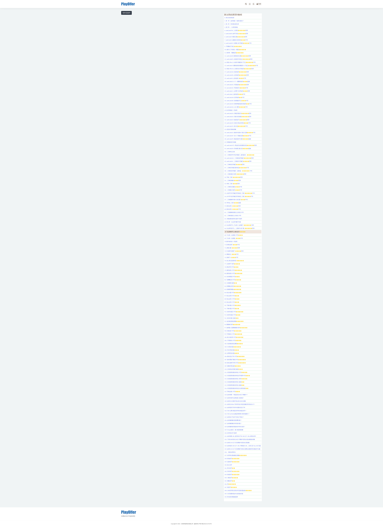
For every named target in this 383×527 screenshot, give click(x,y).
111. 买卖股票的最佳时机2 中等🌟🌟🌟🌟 (236, 372)
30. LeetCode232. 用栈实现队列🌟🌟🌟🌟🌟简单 (238, 113)
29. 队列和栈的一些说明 (231, 110)
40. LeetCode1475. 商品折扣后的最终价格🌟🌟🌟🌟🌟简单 (241, 145)
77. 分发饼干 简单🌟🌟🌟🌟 (232, 263)
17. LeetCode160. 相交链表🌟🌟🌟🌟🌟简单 (237, 72)
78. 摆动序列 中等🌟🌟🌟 (231, 267)
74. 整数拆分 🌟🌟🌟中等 (231, 254)
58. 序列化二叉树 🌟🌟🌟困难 (233, 202)
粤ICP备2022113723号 (205, 523)
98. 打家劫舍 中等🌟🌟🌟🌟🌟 (233, 330)
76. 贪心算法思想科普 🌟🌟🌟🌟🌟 (234, 260)
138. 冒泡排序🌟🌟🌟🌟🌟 (232, 458)
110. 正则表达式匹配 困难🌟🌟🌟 (234, 369)
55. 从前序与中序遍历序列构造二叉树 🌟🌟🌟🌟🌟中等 (240, 193)
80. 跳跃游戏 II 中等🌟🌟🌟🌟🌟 (233, 273)
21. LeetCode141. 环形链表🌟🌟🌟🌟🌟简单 (237, 84)
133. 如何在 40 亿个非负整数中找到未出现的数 (237, 442)
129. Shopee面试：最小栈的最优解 (234, 429)
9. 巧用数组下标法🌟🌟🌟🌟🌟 (233, 46)
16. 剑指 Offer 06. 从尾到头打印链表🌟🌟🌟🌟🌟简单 (239, 68)
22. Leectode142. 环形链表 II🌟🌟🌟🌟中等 (236, 87)
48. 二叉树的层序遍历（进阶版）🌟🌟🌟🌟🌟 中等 (238, 170)
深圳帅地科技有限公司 (187, 523)
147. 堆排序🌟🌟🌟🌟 (231, 487)
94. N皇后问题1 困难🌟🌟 (232, 318)
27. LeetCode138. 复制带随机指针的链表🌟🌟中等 (238, 103)
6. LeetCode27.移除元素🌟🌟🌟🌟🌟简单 (236, 36)
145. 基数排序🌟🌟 (230, 481)
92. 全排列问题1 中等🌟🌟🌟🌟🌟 (234, 311)
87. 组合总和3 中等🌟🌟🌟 (232, 295)
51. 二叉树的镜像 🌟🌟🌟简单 (233, 180)
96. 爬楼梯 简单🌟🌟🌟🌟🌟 (232, 324)
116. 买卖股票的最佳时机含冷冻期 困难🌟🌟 (236, 388)
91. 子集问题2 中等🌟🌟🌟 (232, 308)
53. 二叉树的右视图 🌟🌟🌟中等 (233, 186)
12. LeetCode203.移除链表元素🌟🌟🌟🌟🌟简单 (238, 56)
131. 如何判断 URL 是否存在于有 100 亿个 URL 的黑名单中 (240, 436)
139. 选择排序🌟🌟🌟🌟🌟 (232, 461)
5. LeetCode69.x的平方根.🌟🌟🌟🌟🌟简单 (236, 33)
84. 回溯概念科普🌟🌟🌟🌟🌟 (233, 286)
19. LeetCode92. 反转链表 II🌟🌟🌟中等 (235, 78)
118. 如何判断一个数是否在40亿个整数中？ (236, 394)
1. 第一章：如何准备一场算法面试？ (234, 20)
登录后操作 (126, 13)
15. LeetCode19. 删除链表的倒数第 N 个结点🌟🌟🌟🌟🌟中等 (241, 65)
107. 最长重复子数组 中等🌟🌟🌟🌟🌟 (235, 359)
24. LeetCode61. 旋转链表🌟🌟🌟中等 (235, 94)
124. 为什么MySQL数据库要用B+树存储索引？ (237, 413)
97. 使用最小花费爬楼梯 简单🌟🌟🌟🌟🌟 (236, 327)
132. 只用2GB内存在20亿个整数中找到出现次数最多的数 (240, 439)
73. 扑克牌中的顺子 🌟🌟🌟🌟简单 (234, 251)
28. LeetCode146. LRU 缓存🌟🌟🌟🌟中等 (236, 107)
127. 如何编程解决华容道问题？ (233, 423)
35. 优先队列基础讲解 (230, 129)
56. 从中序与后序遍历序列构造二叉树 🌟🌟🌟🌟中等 (239, 196)
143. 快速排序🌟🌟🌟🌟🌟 (232, 474)
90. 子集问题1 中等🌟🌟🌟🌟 (233, 305)
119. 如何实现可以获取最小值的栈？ (234, 398)
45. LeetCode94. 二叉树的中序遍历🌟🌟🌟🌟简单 (238, 161)
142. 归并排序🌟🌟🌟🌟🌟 (232, 471)
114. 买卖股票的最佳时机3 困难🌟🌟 (234, 382)
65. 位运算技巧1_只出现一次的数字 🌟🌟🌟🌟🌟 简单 (239, 225)
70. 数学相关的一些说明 (231, 241)
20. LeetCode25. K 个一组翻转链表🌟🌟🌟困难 (237, 81)
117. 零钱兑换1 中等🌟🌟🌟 (232, 391)
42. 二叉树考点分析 (230, 151)
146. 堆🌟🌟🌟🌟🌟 (230, 484)
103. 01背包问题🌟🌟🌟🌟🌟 (233, 346)
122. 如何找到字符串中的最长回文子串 (235, 407)
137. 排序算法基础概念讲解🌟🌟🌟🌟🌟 (236, 455)
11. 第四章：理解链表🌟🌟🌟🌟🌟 (234, 52)
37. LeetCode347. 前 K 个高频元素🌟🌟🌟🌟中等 (238, 135)
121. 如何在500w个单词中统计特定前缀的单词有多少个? (240, 404)
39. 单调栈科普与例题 (230, 142)
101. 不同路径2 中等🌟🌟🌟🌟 (233, 340)
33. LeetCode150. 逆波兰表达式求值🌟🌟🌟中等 (238, 123)
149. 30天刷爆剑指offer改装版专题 (234, 493)
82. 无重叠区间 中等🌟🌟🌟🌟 (233, 279)
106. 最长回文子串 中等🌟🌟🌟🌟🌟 (235, 356)
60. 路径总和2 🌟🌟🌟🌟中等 (233, 209)
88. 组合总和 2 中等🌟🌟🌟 (232, 299)
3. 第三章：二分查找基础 (231, 27)
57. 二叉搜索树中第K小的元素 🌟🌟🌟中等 (236, 199)
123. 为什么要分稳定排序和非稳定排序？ (235, 410)
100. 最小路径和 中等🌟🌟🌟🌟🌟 (234, 337)
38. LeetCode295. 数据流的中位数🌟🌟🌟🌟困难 (238, 139)
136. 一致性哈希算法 (230, 452)
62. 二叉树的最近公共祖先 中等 (233, 215)
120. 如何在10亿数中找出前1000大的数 (235, 401)
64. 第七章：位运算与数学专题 (233, 222)
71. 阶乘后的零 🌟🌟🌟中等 (232, 244)
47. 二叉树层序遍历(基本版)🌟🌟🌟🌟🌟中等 (237, 167)
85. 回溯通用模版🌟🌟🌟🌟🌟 (233, 289)
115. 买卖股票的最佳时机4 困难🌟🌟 (234, 385)
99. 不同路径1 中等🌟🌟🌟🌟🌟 (233, 334)
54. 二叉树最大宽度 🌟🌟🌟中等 (233, 190)
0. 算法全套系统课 (229, 17)
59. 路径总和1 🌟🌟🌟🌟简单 (233, 206)
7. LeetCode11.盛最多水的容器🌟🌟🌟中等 (236, 40)
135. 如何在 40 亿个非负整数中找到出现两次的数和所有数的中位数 (242, 449)
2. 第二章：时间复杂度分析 (232, 24)
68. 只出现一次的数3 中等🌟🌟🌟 (234, 235)
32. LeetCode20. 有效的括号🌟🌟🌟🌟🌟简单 (237, 119)
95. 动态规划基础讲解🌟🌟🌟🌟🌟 (234, 321)
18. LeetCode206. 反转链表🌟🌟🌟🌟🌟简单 (237, 75)
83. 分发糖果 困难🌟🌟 (231, 283)
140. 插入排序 (228, 465)
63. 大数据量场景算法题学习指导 (233, 218)
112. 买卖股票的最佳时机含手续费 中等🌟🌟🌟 (237, 375)
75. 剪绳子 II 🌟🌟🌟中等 (231, 257)
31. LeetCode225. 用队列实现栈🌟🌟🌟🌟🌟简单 (238, 116)
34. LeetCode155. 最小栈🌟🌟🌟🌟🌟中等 (236, 126)
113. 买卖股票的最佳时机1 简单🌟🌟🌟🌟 (236, 378)
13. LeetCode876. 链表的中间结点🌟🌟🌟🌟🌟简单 (238, 59)
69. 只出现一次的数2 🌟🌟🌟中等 (234, 238)
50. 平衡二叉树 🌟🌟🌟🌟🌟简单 (234, 177)
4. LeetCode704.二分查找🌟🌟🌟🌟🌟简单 (236, 30)
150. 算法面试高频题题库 (231, 496)
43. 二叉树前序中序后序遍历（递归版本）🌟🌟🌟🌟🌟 (239, 155)
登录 (259, 4)
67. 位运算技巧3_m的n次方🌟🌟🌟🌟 (235, 231)
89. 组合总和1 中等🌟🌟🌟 (232, 302)
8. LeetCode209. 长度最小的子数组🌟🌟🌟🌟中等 (238, 43)
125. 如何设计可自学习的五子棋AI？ (234, 417)
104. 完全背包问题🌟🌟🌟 (232, 350)
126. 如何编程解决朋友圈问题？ (233, 420)
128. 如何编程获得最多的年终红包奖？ (235, 426)
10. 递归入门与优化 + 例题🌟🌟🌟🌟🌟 (235, 49)
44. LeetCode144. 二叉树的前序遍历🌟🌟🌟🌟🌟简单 (239, 158)
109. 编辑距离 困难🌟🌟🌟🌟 (233, 366)
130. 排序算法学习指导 (231, 433)
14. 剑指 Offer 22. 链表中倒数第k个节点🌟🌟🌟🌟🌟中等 (240, 62)
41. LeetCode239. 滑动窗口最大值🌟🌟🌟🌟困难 (238, 148)
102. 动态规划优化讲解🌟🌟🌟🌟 (234, 343)
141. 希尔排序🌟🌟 (230, 468)
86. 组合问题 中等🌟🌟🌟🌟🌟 (233, 292)
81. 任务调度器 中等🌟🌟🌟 (232, 276)
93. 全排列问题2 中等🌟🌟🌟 (232, 315)
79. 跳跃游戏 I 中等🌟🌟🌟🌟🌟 (233, 270)
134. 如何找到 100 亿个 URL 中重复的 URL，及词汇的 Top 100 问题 (243, 445)
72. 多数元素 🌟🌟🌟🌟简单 (232, 247)
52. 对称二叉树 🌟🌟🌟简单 (232, 183)
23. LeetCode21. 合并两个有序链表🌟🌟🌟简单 (237, 91)
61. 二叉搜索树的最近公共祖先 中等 (234, 212)
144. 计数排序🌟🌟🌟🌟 (231, 477)
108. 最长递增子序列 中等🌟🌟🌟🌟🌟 (235, 362)
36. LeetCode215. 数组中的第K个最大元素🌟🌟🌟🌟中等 (240, 132)
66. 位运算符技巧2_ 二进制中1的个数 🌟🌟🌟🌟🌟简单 (240, 228)
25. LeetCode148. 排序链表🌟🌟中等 (234, 97)
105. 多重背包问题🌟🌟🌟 (232, 353)
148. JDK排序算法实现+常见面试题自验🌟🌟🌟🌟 (238, 490)
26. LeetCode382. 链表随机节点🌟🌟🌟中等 (236, 100)
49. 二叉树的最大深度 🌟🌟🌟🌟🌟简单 (235, 174)
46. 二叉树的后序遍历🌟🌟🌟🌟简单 (234, 164)
